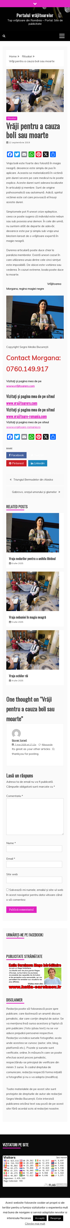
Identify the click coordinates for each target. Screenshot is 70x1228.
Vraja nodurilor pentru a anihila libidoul (32, 558)
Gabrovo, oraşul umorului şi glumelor (34, 492)
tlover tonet (19, 740)
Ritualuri (12, 118)
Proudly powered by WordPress (29, 1215)
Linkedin (39, 463)
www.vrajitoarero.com (21, 403)
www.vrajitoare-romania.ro (23, 427)
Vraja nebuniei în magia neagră (27, 617)
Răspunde (47, 744)
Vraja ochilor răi (18, 675)
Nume (11, 843)
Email (10, 858)
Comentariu (14, 796)
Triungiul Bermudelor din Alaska (33, 479)
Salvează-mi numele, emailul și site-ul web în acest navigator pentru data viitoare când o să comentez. (34, 894)
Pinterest (17, 463)
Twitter (38, 455)
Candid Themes (46, 1220)
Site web (12, 874)
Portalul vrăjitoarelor (35, 15)
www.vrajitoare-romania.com (26, 416)
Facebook (17, 455)
